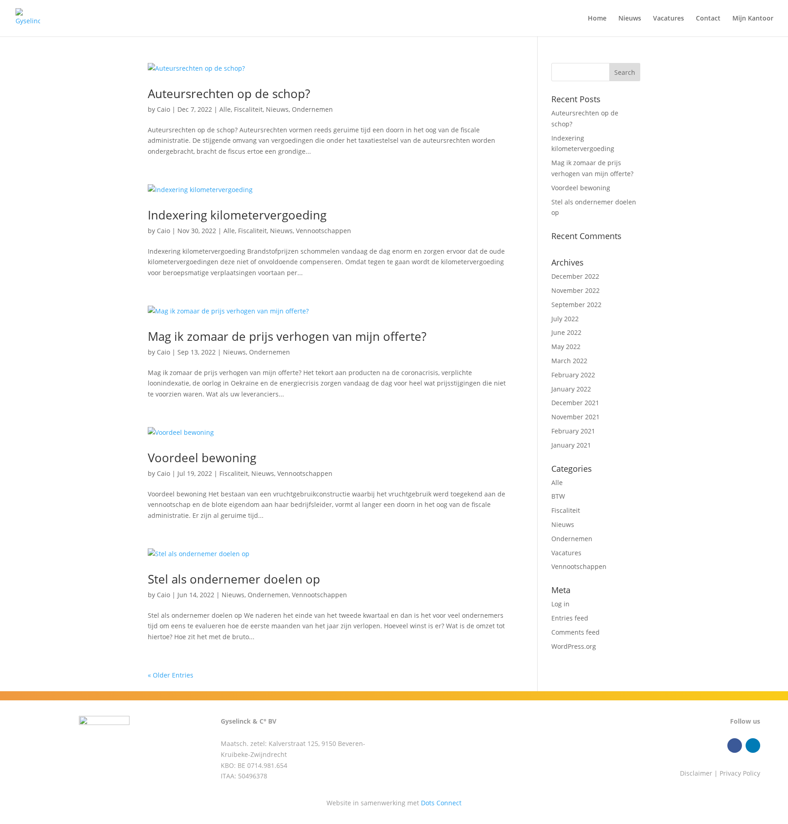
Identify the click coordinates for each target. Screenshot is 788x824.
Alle (225, 109)
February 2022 (573, 374)
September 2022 (576, 304)
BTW (558, 496)
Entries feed (569, 618)
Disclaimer (696, 773)
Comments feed (575, 632)
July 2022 (565, 318)
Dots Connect (441, 802)
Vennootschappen (323, 230)
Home (597, 18)
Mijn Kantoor (752, 18)
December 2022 (575, 276)
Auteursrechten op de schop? (229, 93)
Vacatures (668, 18)
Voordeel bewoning (202, 457)
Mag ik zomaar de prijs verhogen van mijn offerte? (287, 336)
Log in (560, 604)
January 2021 (571, 445)
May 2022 (566, 346)
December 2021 (575, 402)
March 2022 (569, 360)
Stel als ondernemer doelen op (234, 579)
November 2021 (575, 416)
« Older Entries (170, 675)
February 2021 (573, 431)
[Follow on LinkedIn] (753, 745)
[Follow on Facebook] (734, 745)
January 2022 (571, 389)
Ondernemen (312, 109)
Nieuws (629, 18)
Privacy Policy (740, 773)
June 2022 (566, 332)
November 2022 (575, 290)
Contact (708, 18)
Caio (163, 109)
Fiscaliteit (248, 109)
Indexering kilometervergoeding (237, 215)
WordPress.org (573, 646)
